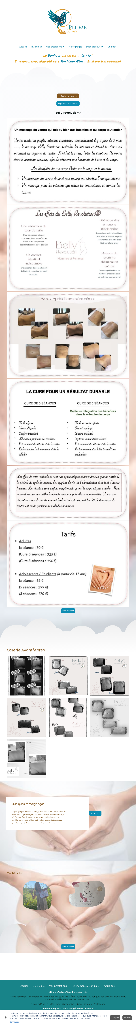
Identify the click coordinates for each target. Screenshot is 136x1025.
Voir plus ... (95, 813)
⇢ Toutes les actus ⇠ (68, 96)
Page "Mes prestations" (68, 103)
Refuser (127, 1017)
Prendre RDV (68, 610)
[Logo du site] (68, 21)
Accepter (115, 1017)
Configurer (14, 1022)
